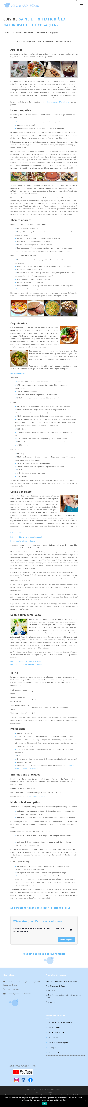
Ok (45, 1103)
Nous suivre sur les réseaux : (23, 1066)
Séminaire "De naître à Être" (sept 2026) (62, 981)
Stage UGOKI (51, 990)
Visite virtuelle (54, 1027)
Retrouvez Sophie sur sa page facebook (26, 664)
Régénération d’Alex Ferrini (58, 102)
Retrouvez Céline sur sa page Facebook (26, 537)
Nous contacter (55, 1053)
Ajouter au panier (66, 939)
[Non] (85, 1101)
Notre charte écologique (58, 1043)
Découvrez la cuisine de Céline (22, 541)
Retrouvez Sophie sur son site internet (25, 661)
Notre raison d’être (56, 1032)
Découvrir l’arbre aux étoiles (60, 1022)
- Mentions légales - (44, 1092)
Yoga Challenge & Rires (55, 986)
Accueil (6, 33)
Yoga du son (50, 1002)
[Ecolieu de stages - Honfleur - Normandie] (21, 5)
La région (52, 1048)
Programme (53, 1037)
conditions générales (37, 797)
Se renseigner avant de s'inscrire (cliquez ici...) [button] (40, 907)
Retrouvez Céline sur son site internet (25, 533)
